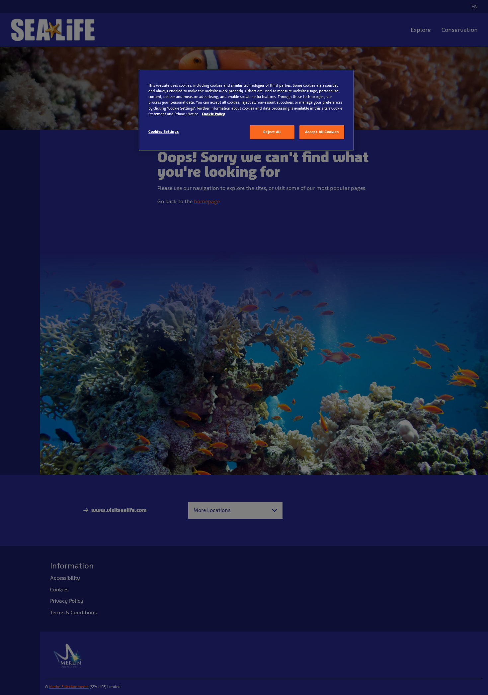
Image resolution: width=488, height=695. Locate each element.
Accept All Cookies (322, 132)
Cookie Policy (213, 114)
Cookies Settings (163, 131)
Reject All (272, 132)
